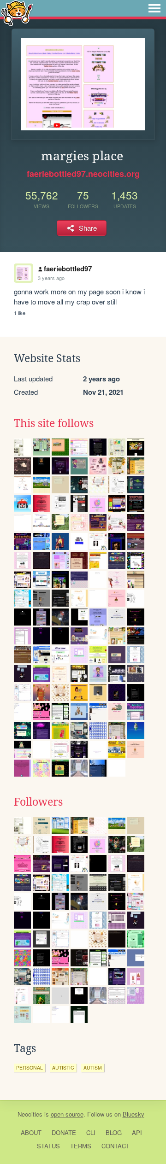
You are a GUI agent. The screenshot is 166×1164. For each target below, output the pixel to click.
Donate (64, 1132)
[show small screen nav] (154, 8)
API (137, 1132)
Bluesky (133, 1114)
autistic (63, 1067)
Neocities (30, 1114)
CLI (90, 1132)
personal (29, 1067)
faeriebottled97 (68, 268)
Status (48, 1145)
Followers (38, 802)
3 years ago (51, 277)
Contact (115, 1145)
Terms (80, 1145)
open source (67, 1114)
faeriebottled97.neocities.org (83, 174)
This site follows (54, 423)
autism (92, 1067)
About (31, 1132)
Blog (114, 1132)
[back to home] (17, 13)
